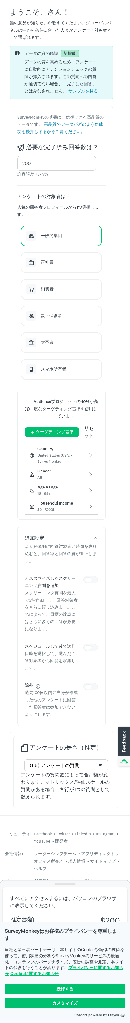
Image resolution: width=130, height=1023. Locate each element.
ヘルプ (40, 868)
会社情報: (14, 854)
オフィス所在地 (48, 861)
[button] (83, 91)
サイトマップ (102, 861)
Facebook (43, 834)
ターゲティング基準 (55, 432)
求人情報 (76, 861)
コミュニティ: (18, 834)
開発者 (61, 841)
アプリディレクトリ (100, 853)
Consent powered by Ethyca (96, 1015)
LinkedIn (83, 834)
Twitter (63, 834)
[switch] (92, 580)
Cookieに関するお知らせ (34, 973)
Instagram (105, 834)
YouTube (42, 841)
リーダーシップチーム (55, 853)
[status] (61, 72)
